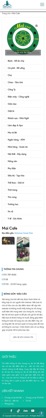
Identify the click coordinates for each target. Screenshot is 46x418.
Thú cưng (12, 197)
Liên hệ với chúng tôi (23, 337)
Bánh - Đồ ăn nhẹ (16, 61)
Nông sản (12, 161)
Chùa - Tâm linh (15, 82)
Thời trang (12, 190)
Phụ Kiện (12, 168)
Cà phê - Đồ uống (16, 68)
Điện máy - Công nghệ (18, 97)
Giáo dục (12, 104)
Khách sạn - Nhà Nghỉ (18, 118)
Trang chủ (6, 14)
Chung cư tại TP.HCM (34, 398)
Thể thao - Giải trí (16, 183)
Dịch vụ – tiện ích (12, 401)
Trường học (13, 204)
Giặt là (11, 111)
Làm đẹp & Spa (15, 125)
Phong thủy (9, 404)
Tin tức (28, 401)
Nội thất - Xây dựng (17, 154)
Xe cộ (10, 211)
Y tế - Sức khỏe (15, 219)
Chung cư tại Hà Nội (13, 398)
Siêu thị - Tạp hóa (16, 176)
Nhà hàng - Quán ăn (18, 147)
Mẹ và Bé (12, 133)
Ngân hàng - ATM (16, 140)
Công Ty (11, 90)
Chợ (10, 75)
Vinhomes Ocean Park (23, 233)
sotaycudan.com (22, 416)
